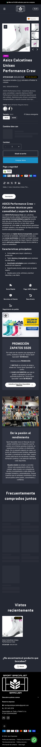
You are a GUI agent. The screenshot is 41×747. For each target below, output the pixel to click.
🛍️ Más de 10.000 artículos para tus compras (20, 2)
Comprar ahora (20, 160)
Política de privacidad (23, 739)
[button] (35, 9)
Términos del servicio (8, 742)
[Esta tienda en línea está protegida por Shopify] (7, 173)
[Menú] (4, 9)
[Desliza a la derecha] (37, 49)
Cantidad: (6, 142)
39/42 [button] (6, 117)
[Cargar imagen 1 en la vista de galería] (35, 27)
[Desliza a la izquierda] (33, 49)
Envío (19, 80)
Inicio (5, 187)
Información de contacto (9, 744)
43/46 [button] (14, 117)
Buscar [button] (22, 666)
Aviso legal (22, 744)
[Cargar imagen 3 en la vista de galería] (35, 43)
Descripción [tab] (9, 196)
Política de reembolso (8, 739)
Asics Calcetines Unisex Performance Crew (10, 641)
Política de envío (21, 742)
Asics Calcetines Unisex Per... (19, 187)
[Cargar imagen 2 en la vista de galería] (35, 35)
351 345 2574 (9, 708)
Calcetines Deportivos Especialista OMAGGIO (19, 384)
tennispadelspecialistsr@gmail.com (16, 705)
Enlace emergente (31, 114)
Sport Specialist (12, 736)
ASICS (6, 56)
